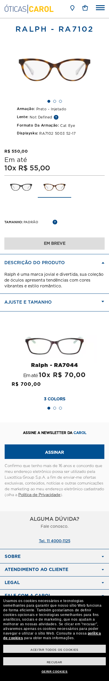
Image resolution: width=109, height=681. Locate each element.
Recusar (54, 662)
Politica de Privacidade (39, 495)
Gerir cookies (55, 671)
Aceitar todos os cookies (54, 649)
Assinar (54, 453)
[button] (85, 7)
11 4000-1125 (58, 541)
